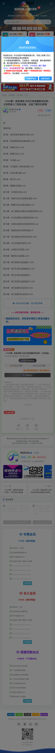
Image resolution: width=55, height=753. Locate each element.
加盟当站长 (45, 78)
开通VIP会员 (31, 78)
